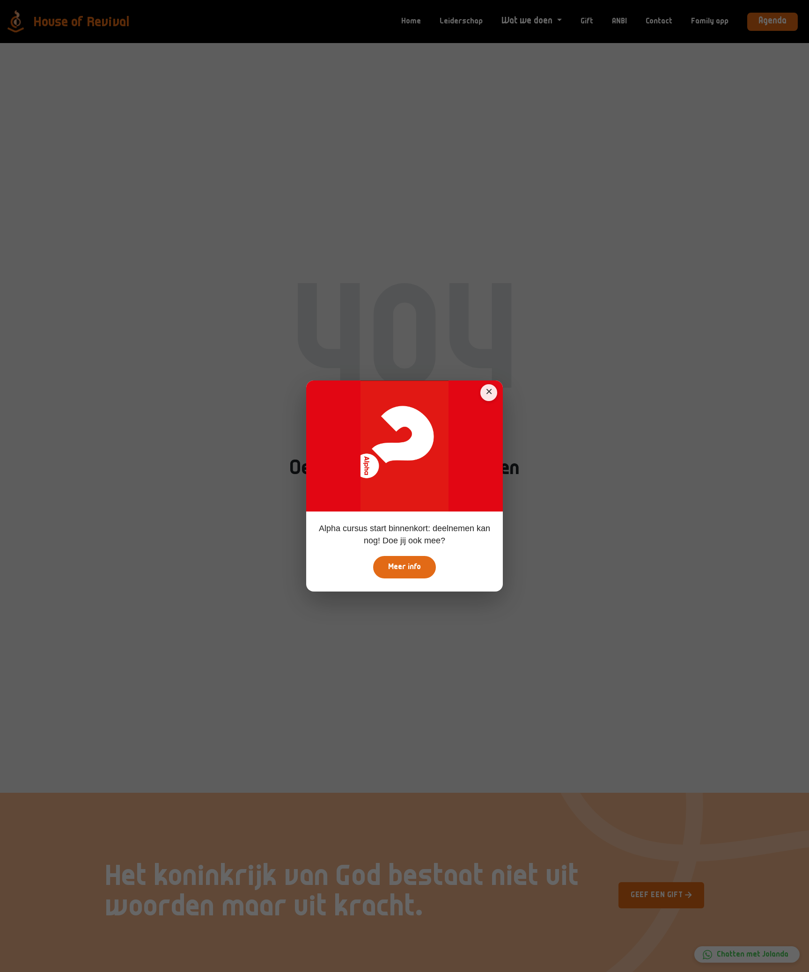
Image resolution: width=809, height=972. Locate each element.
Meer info (404, 567)
